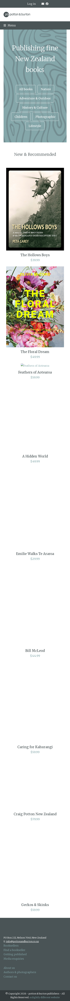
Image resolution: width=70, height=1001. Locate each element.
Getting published (15, 954)
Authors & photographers (20, 972)
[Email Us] (43, 3)
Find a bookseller (14, 950)
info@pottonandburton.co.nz (22, 941)
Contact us (10, 976)
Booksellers (11, 945)
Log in (31, 3)
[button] (10, 25)
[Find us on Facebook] (47, 3)
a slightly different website (44, 997)
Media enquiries (14, 958)
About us (9, 968)
